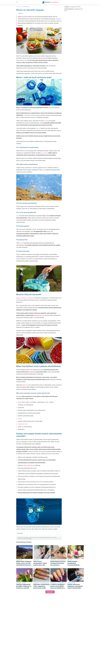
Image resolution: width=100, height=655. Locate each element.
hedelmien (32, 372)
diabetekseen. (38, 315)
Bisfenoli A (25, 385)
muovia (21, 243)
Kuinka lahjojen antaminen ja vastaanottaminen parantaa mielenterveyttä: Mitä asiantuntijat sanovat (74, 563)
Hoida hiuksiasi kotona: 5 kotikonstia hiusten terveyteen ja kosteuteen (58, 563)
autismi (20, 418)
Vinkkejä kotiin (71, 582)
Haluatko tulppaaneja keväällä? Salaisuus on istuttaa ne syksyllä (23, 586)
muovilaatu (44, 153)
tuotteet (46, 120)
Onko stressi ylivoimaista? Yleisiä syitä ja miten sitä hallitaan (40, 563)
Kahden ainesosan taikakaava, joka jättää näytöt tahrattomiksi (74, 586)
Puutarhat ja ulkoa (21, 582)
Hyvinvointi (18, 6)
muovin (38, 128)
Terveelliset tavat (26, 6)
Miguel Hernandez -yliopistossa (25, 298)
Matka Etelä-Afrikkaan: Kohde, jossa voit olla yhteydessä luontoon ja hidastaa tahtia (24, 563)
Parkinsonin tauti (22, 424)
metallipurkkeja (30, 465)
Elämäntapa (19, 559)
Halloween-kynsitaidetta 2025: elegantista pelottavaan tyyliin (41, 586)
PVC (17, 215)
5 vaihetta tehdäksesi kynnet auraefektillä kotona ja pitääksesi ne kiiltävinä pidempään (58, 586)
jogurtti (48, 231)
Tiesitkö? (69, 559)
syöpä (19, 402)
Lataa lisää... (50, 592)
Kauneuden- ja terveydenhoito (58, 559)
